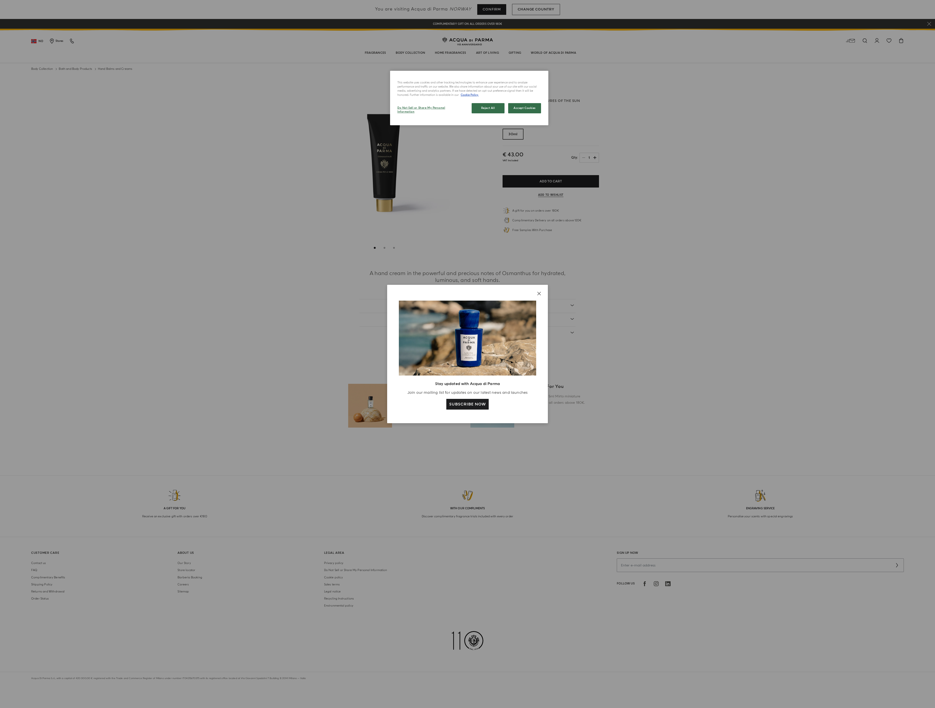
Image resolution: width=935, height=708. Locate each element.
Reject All (488, 108)
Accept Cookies (525, 108)
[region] (469, 98)
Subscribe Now (467, 404)
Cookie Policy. (470, 95)
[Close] (539, 293)
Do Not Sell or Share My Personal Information (421, 110)
